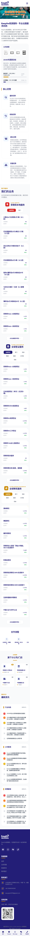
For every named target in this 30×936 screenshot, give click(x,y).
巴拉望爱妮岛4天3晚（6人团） (13, 260)
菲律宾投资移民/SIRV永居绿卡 (13, 572)
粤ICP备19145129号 (15, 928)
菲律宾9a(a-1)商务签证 (11, 326)
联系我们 (4, 871)
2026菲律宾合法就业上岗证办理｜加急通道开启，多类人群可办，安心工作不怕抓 (17, 796)
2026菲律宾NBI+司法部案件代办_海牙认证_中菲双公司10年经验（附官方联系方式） (16, 812)
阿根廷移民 (7, 560)
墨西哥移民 (7, 533)
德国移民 (6, 521)
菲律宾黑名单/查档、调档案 (12, 468)
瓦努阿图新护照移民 (10, 597)
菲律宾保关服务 (8, 456)
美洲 (14, 356)
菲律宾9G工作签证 (9, 431)
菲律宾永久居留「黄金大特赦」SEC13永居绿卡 (13, 547)
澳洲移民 (6, 508)
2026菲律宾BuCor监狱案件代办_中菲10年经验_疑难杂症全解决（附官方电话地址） (16, 823)
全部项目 (11, 210)
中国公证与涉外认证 (10, 610)
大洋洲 (22, 356)
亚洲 (23, 352)
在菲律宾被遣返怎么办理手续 (14, 738)
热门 (19, 210)
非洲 (15, 359)
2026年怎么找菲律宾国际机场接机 (16, 713)
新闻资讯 (4, 868)
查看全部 (24, 707)
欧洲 (7, 356)
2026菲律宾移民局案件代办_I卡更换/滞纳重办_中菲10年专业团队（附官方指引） (16, 817)
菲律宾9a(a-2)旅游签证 (11, 314)
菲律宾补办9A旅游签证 (11, 406)
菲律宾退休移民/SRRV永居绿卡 (14, 585)
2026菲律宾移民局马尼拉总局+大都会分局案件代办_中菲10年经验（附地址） (16, 807)
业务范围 (4, 864)
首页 (2, 861)
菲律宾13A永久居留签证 (11, 443)
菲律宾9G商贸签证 (9, 418)
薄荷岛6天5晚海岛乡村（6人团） (14, 301)
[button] (14, 16)
